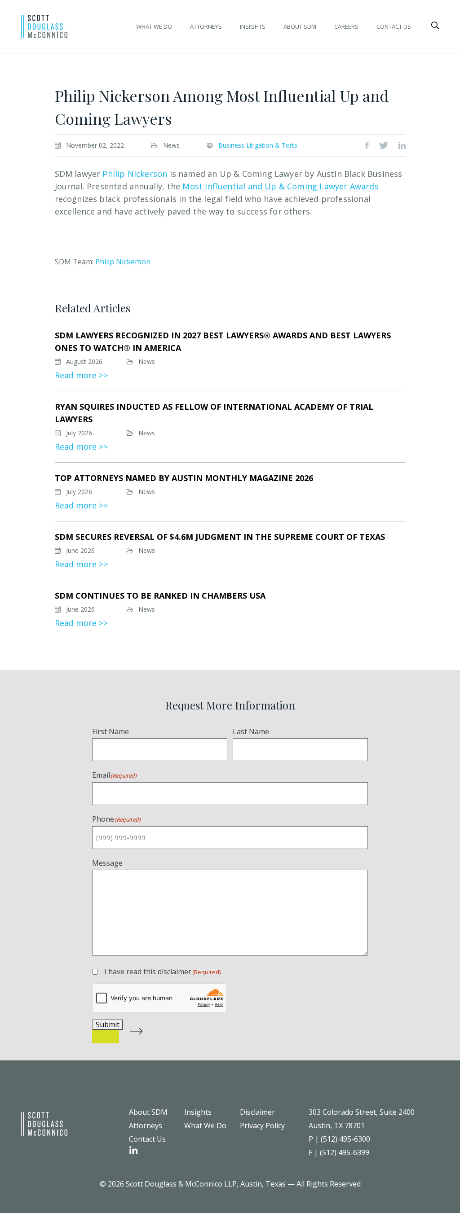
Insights (252, 26)
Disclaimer (257, 1112)
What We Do (154, 26)
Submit (107, 1024)
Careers (346, 26)
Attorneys (206, 26)
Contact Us (393, 26)
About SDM (299, 26)
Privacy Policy (262, 1125)
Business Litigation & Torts (257, 145)
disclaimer (174, 972)
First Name (110, 731)
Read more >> (81, 375)
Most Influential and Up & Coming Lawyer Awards (280, 186)
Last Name (251, 731)
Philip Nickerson (134, 173)
